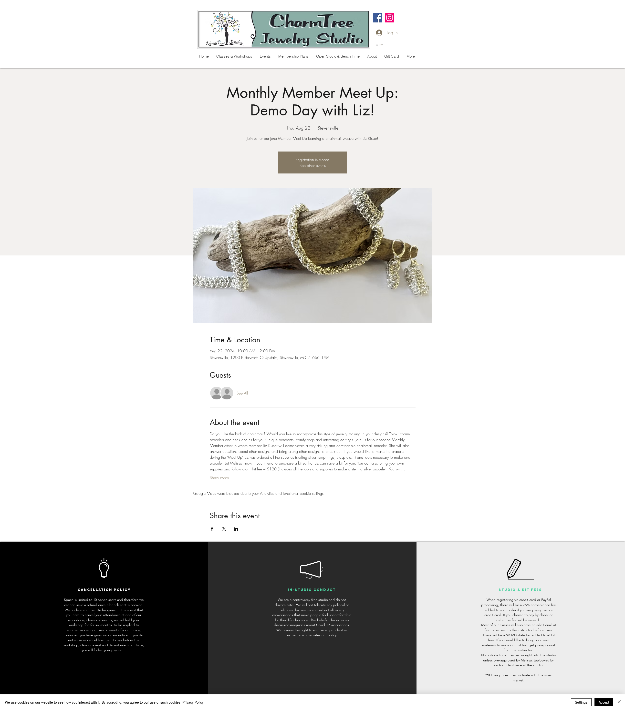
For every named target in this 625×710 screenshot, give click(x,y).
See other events (313, 165)
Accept (604, 702)
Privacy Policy (193, 702)
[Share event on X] (224, 529)
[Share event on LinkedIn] (236, 529)
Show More (219, 477)
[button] (380, 45)
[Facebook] (377, 17)
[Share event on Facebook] (212, 529)
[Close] (619, 702)
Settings (581, 702)
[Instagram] (389, 17)
